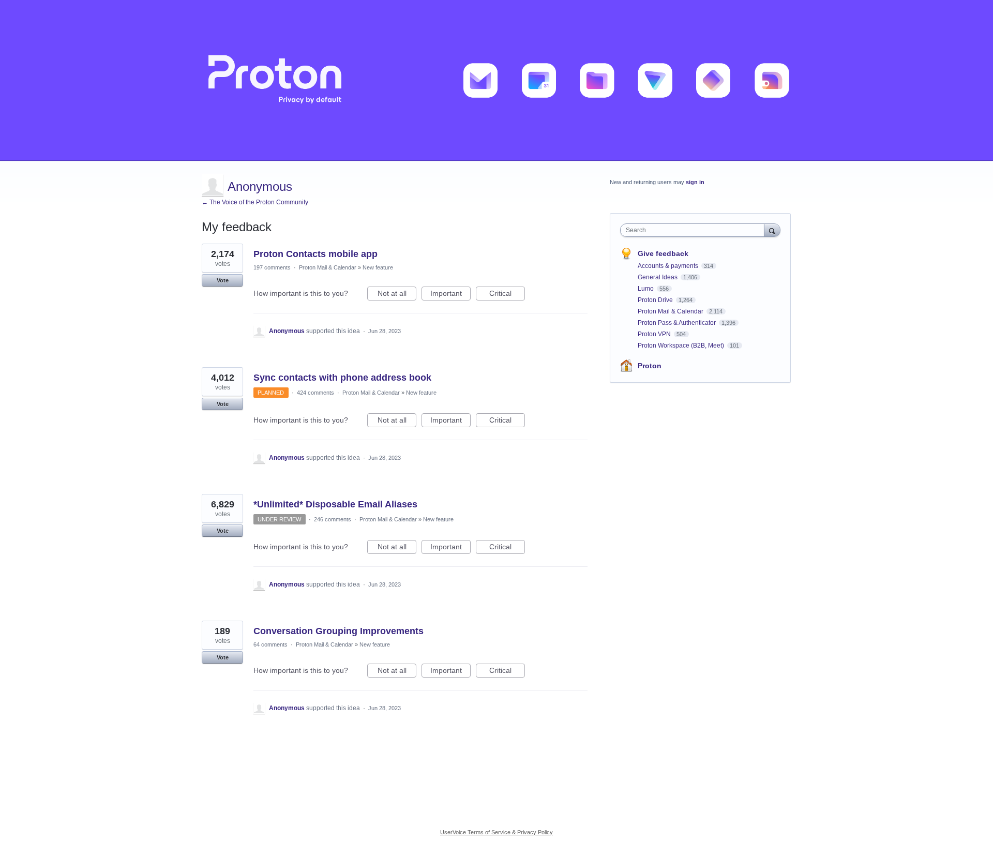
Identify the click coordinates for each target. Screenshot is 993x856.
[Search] (772, 229)
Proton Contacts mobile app (315, 254)
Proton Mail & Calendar (327, 267)
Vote (223, 280)
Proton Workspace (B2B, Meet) (682, 345)
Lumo (646, 288)
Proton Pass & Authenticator (677, 322)
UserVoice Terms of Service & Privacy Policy (496, 832)
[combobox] (694, 230)
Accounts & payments (669, 265)
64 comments (270, 644)
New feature (378, 267)
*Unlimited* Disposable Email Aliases (335, 504)
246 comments (332, 519)
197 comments (272, 267)
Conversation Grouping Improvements (338, 631)
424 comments (315, 392)
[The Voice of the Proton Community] (496, 80)
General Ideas (658, 277)
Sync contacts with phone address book (342, 377)
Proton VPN (655, 334)
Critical (507, 295)
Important (450, 295)
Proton (649, 366)
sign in (695, 182)
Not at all (397, 295)
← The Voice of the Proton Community (255, 202)
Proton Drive (656, 300)
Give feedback (663, 253)
